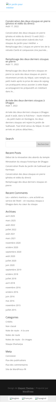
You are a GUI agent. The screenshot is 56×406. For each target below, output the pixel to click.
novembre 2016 (13, 287)
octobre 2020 (12, 247)
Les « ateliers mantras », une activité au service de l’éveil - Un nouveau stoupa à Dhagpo (25, 201)
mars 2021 (11, 238)
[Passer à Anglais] (14, 398)
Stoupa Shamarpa (14, 344)
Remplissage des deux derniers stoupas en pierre (27, 60)
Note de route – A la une (17, 330)
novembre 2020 (13, 242)
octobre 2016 (12, 292)
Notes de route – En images (19, 339)
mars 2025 (11, 220)
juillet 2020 (11, 260)
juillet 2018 (11, 278)
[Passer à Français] (27, 398)
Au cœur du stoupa (28, 204)
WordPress (28, 391)
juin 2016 (10, 296)
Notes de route (13, 335)
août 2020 (10, 256)
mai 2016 (10, 300)
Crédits (9, 321)
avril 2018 (10, 283)
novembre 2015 (13, 305)
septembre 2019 (13, 269)
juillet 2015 (11, 309)
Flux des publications (16, 360)
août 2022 (10, 225)
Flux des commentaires (17, 364)
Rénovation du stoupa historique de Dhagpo (27, 161)
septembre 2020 (13, 251)
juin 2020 (10, 265)
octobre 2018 (12, 274)
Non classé (11, 326)
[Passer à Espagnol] (41, 398)
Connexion (11, 356)
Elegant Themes (26, 388)
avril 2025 (10, 216)
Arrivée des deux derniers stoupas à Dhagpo (25, 101)
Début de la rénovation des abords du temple (28, 157)
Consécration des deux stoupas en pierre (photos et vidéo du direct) (28, 22)
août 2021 (10, 233)
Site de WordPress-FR (16, 369)
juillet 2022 (11, 229)
